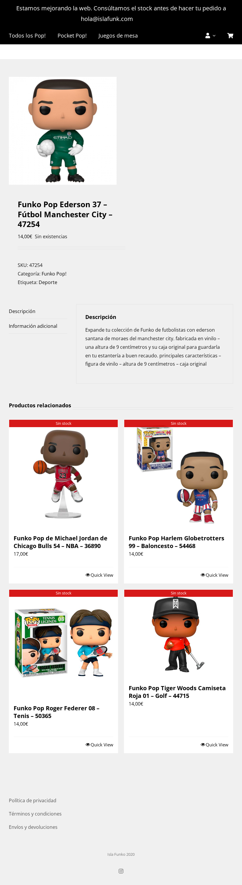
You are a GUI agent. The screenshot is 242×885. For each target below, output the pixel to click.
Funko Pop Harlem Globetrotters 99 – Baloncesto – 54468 (176, 542)
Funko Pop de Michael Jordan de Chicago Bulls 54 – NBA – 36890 (60, 542)
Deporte (48, 282)
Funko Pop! (54, 273)
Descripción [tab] (22, 311)
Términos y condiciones (35, 814)
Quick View (102, 575)
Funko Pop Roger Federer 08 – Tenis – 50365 (56, 712)
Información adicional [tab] (33, 326)
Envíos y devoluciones (33, 827)
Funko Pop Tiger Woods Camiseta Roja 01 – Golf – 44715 (177, 692)
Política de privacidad (32, 800)
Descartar (148, 19)
